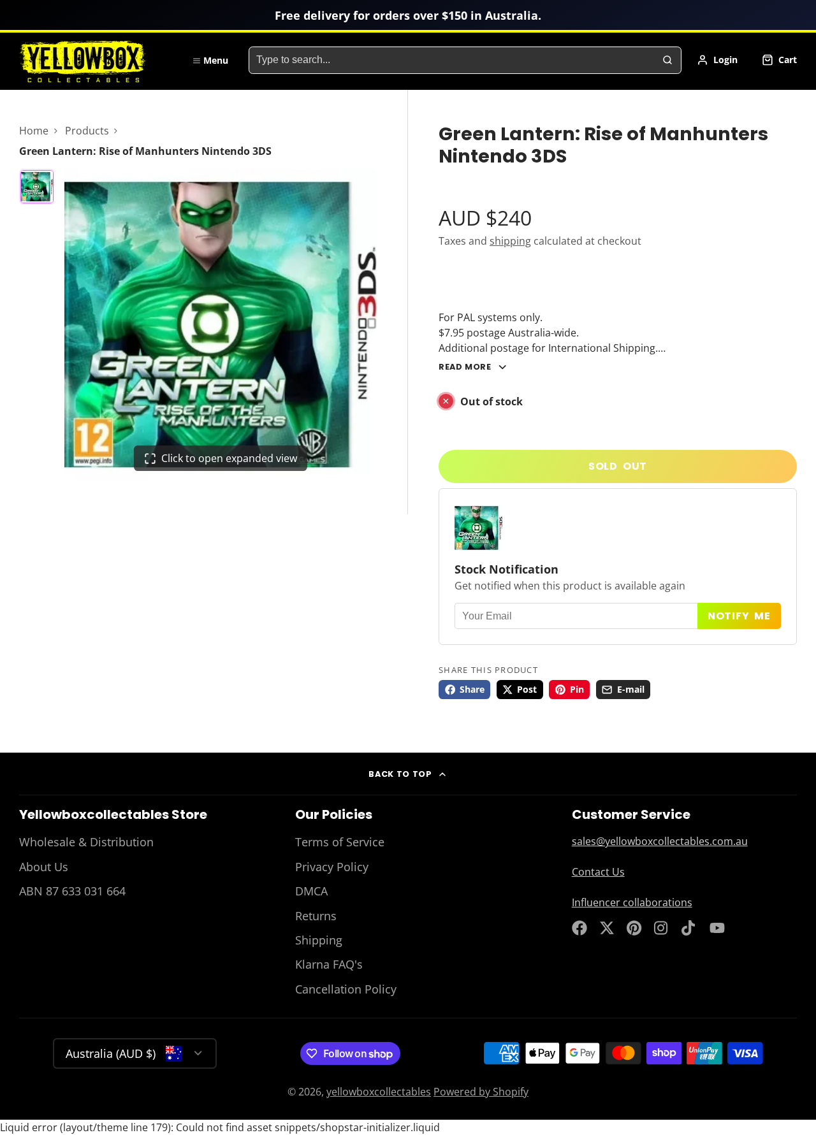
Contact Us (598, 872)
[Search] (667, 60)
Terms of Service (339, 841)
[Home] (95, 60)
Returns (316, 915)
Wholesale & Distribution (86, 841)
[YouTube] (717, 928)
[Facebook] (579, 928)
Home (33, 131)
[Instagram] (661, 928)
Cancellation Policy (346, 989)
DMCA (311, 891)
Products (87, 131)
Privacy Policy (331, 866)
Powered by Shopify (480, 1092)
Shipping (318, 940)
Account (717, 60)
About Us (43, 866)
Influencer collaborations (632, 902)
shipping (510, 241)
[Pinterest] (634, 928)
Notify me (739, 616)
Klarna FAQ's (329, 964)
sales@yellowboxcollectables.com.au (660, 841)
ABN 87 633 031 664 (72, 891)
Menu (215, 60)
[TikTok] (689, 928)
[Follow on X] (607, 928)
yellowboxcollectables (378, 1092)
